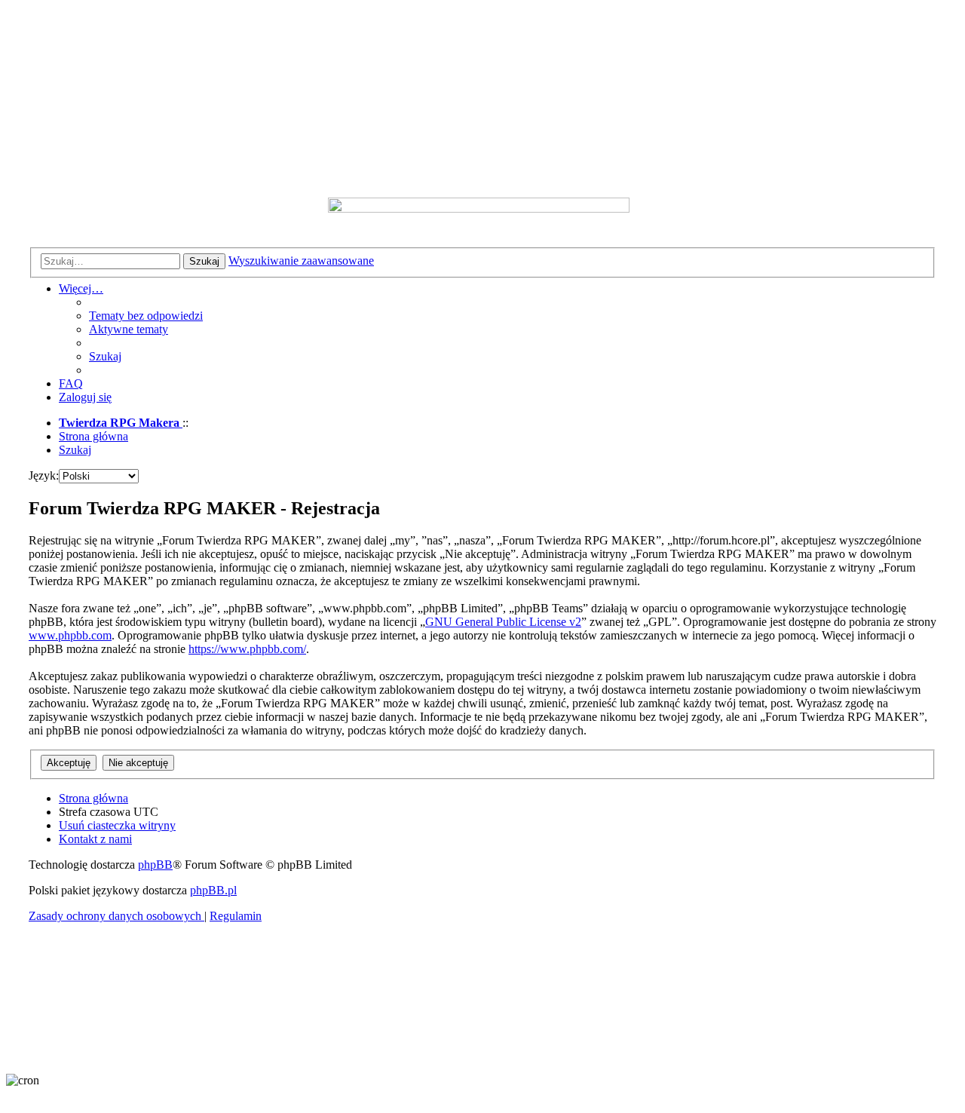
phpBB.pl (213, 890)
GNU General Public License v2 (503, 621)
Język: (44, 475)
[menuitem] (146, 315)
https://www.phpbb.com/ (247, 648)
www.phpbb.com (70, 635)
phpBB (155, 864)
